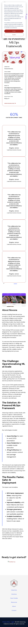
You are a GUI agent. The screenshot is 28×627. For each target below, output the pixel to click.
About (14, 606)
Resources (14, 602)
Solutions (14, 594)
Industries (14, 590)
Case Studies (14, 598)
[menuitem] (14, 590)
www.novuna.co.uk (9, 103)
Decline (14, 34)
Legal (12, 622)
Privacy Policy (6, 622)
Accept (14, 31)
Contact (14, 610)
